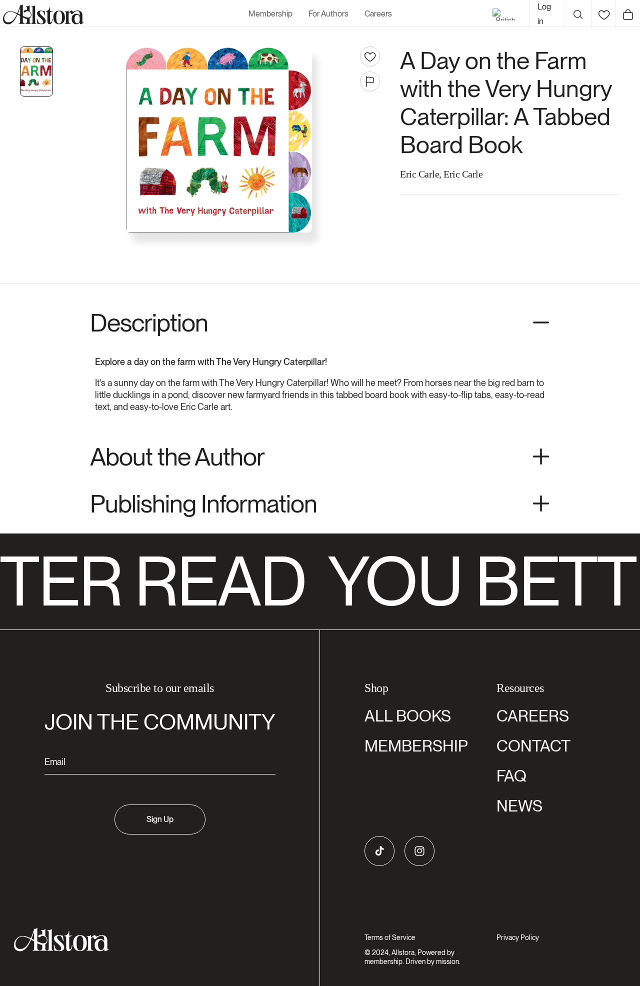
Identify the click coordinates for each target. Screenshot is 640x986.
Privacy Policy (517, 938)
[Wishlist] (604, 14)
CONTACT (533, 746)
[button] (578, 14)
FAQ (511, 776)
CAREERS (532, 716)
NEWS (519, 806)
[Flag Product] (370, 82)
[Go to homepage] (154, 940)
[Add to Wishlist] (370, 56)
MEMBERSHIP (416, 746)
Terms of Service (390, 938)
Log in (544, 14)
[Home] (42, 14)
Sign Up (160, 819)
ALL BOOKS (407, 716)
